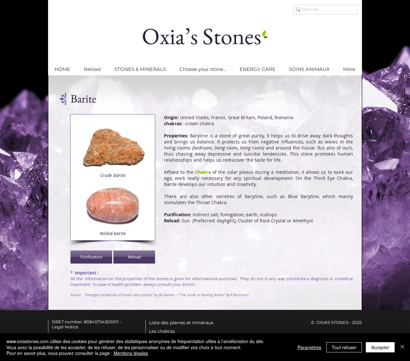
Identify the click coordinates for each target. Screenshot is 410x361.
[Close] (402, 347)
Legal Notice (65, 326)
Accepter (380, 347)
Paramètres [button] (309, 347)
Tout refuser (344, 347)
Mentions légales (131, 353)
